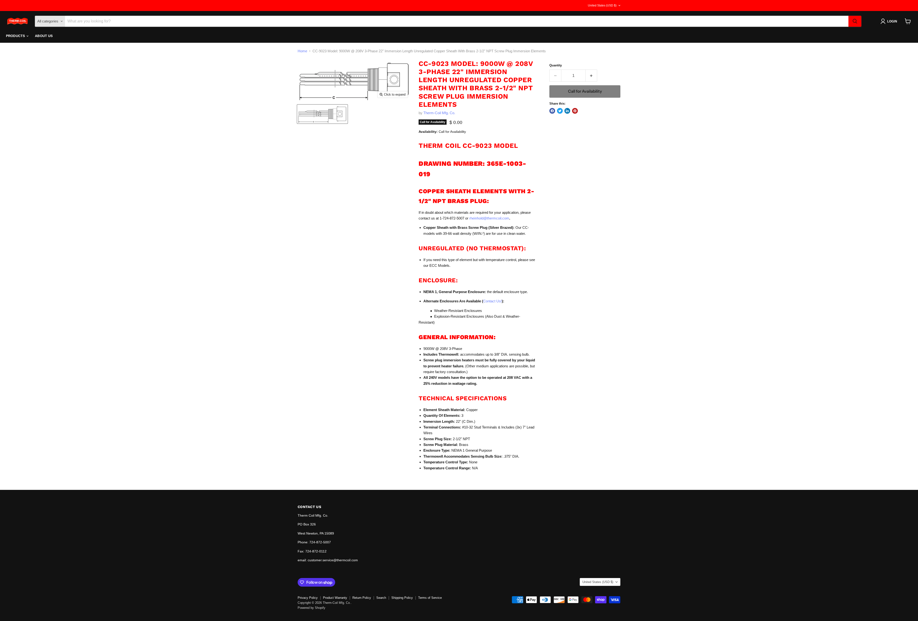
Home (302, 51)
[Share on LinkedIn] (567, 111)
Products (16, 36)
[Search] (854, 21)
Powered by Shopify (311, 608)
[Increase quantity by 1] (591, 76)
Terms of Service (430, 598)
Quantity (555, 65)
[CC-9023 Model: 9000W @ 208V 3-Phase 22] (322, 114)
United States (602, 5)
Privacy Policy (308, 598)
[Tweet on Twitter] (560, 111)
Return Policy (361, 598)
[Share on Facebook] (552, 111)
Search (381, 598)
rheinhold (476, 218)
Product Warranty (335, 598)
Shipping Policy (402, 598)
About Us (44, 36)
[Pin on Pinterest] (575, 111)
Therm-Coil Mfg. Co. (439, 113)
